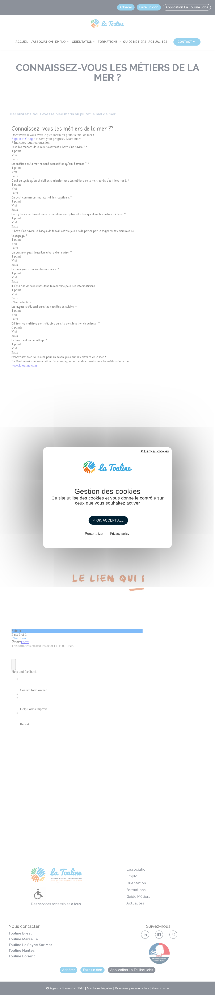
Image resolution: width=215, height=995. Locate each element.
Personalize (94, 533)
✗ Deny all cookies (154, 451)
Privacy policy (119, 533)
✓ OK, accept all (108, 520)
